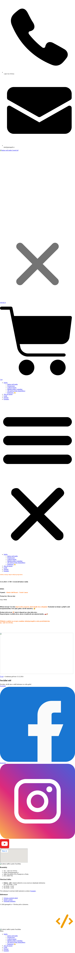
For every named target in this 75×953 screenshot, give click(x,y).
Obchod (6, 397)
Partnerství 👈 (11, 392)
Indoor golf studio (12, 384)
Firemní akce (11, 386)
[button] (37, 477)
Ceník (5, 396)
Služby (6, 382)
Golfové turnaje (11, 387)
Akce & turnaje (8, 394)
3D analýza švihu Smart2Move (16, 391)
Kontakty (6, 399)
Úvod (1, 676)
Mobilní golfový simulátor (14, 389)
